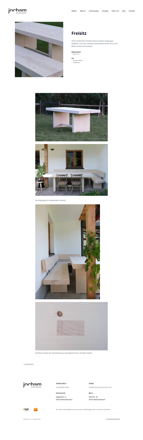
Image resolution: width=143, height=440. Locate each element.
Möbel (74, 11)
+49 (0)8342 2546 (62, 387)
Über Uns (115, 11)
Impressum (26, 419)
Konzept (105, 11)
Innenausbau (94, 11)
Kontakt (132, 11)
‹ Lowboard (28, 364)
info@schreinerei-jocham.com (100, 387)
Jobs (123, 11)
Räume (82, 11)
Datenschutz (37, 419)
